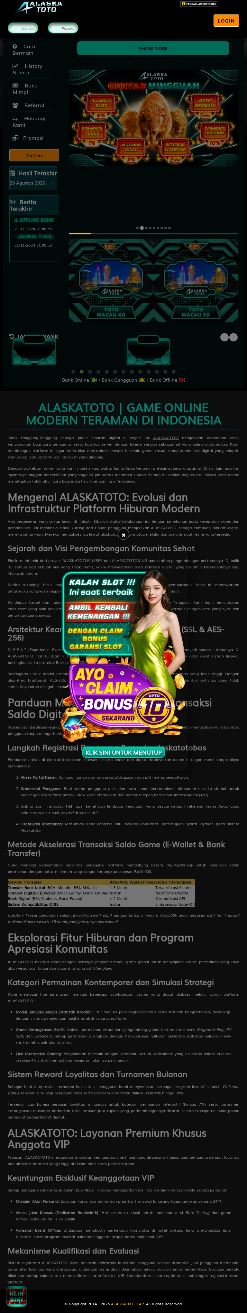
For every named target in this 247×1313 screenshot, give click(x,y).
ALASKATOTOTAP (127, 1304)
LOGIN (226, 20)
